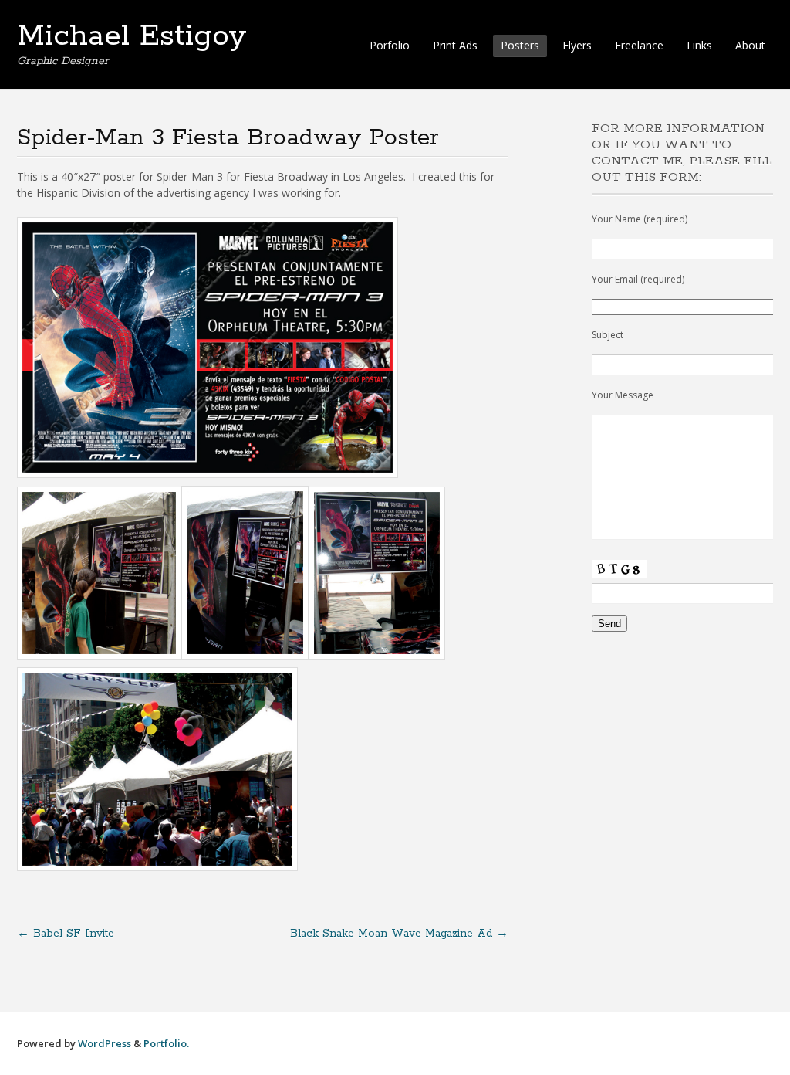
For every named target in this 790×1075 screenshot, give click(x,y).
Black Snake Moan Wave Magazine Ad (399, 934)
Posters (520, 45)
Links (699, 45)
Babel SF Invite (65, 934)
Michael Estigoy (132, 36)
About (750, 45)
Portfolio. (166, 1043)
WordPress (104, 1043)
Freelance (639, 45)
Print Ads (455, 45)
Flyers (577, 45)
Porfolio (390, 45)
